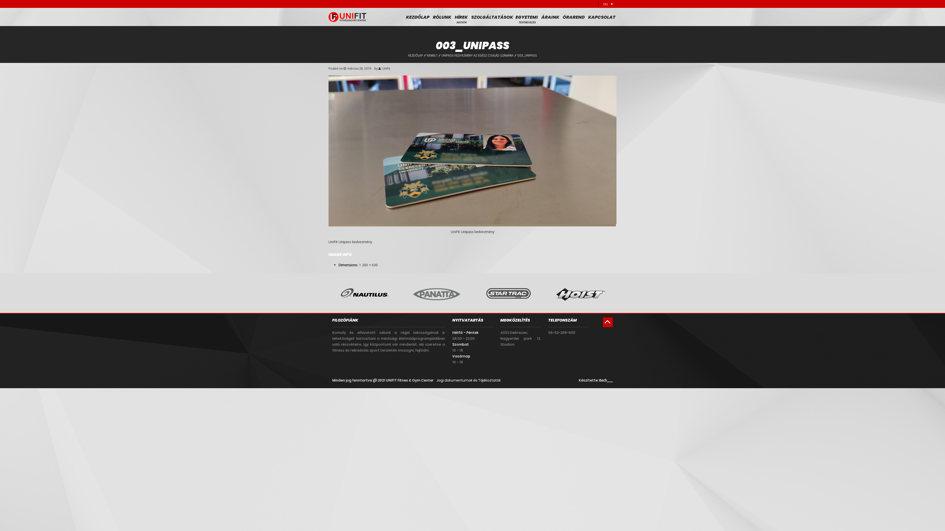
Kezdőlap (417, 17)
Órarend (574, 17)
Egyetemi (527, 17)
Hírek (461, 17)
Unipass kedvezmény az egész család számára (477, 55)
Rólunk (442, 17)
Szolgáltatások (492, 17)
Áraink (550, 17)
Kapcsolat (601, 17)
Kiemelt (432, 55)
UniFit (386, 68)
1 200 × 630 (368, 265)
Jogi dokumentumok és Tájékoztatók (469, 380)
